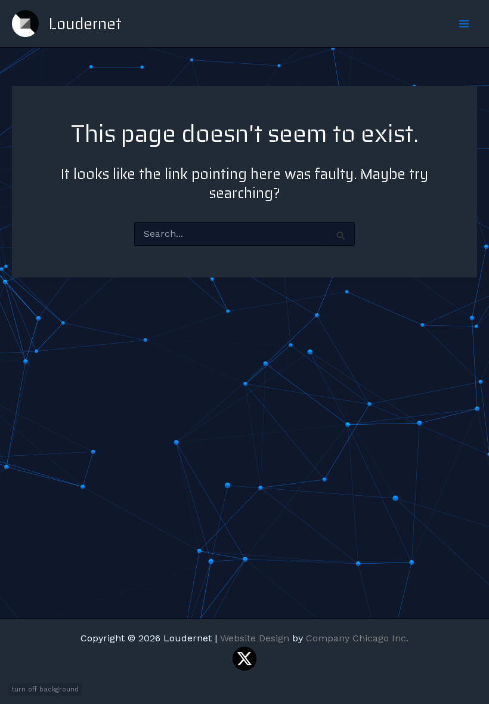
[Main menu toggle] (464, 24)
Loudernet (85, 23)
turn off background (45, 689)
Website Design (254, 638)
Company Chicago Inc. (357, 638)
